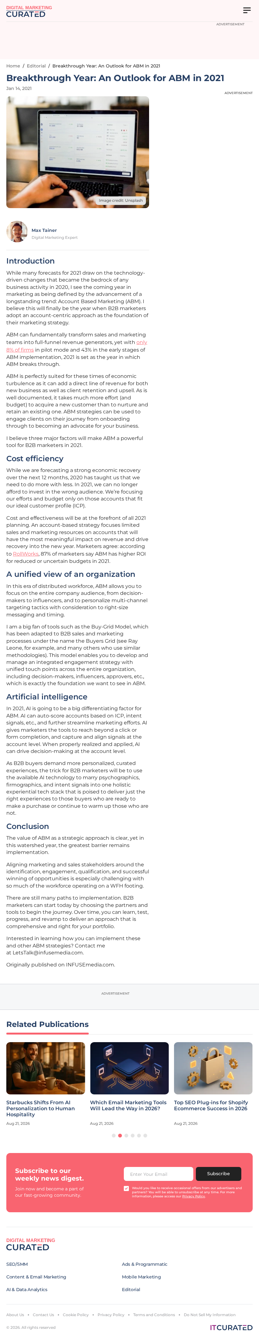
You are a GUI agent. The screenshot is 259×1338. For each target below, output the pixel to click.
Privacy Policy (111, 1314)
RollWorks (26, 554)
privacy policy (193, 1196)
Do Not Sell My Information (210, 1314)
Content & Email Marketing (36, 1277)
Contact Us (43, 1314)
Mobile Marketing (141, 1277)
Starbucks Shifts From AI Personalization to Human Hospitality (40, 1108)
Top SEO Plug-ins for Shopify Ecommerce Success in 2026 (211, 1105)
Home (13, 66)
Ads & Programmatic (144, 1264)
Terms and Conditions (154, 1314)
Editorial (36, 66)
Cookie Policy (76, 1314)
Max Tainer (44, 230)
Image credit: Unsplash (121, 200)
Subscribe (218, 1173)
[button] (114, 1135)
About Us (15, 1314)
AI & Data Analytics (26, 1289)
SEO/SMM (17, 1264)
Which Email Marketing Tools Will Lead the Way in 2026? (128, 1105)
